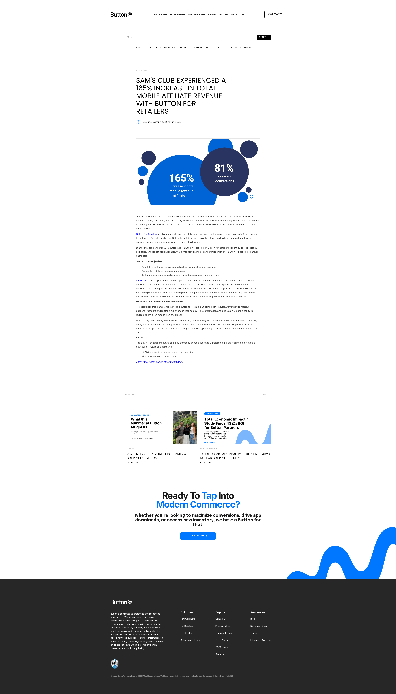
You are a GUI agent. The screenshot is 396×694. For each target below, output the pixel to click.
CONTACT (275, 14)
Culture (131, 448)
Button (134, 463)
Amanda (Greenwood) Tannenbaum (162, 122)
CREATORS (215, 14)
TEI (226, 14)
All (129, 47)
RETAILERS (161, 14)
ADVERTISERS (197, 14)
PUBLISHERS (177, 14)
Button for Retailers (146, 234)
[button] (237, 14)
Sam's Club (142, 280)
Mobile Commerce (208, 448)
